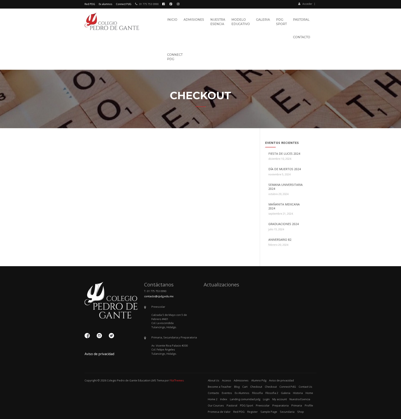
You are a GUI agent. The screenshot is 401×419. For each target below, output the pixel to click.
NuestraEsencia (217, 22)
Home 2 (212, 399)
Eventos (227, 393)
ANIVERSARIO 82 (279, 240)
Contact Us (305, 387)
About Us (213, 380)
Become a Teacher (219, 387)
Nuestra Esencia (299, 399)
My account (279, 399)
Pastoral (301, 20)
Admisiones (194, 20)
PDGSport (281, 22)
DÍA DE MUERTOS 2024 (284, 169)
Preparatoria (280, 405)
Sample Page (268, 412)
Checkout (256, 387)
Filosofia (257, 393)
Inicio (172, 20)
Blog (237, 387)
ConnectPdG (175, 57)
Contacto (301, 37)
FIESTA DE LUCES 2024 (284, 154)
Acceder (307, 3)
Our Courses (216, 405)
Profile (309, 405)
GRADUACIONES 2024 (283, 224)
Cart (244, 387)
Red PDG (90, 4)
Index (223, 399)
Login (266, 399)
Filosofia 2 (271, 393)
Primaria (296, 405)
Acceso (226, 380)
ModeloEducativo (240, 22)
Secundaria (287, 412)
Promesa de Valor (219, 412)
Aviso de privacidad (99, 354)
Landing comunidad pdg (245, 399)
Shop (300, 412)
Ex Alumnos (242, 393)
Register (252, 412)
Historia (298, 393)
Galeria (263, 20)
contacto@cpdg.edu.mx (159, 296)
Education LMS (147, 380)
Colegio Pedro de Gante (122, 380)
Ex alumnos (105, 4)
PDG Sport (246, 405)
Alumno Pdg (258, 380)
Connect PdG (123, 4)
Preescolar (263, 405)
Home (309, 393)
